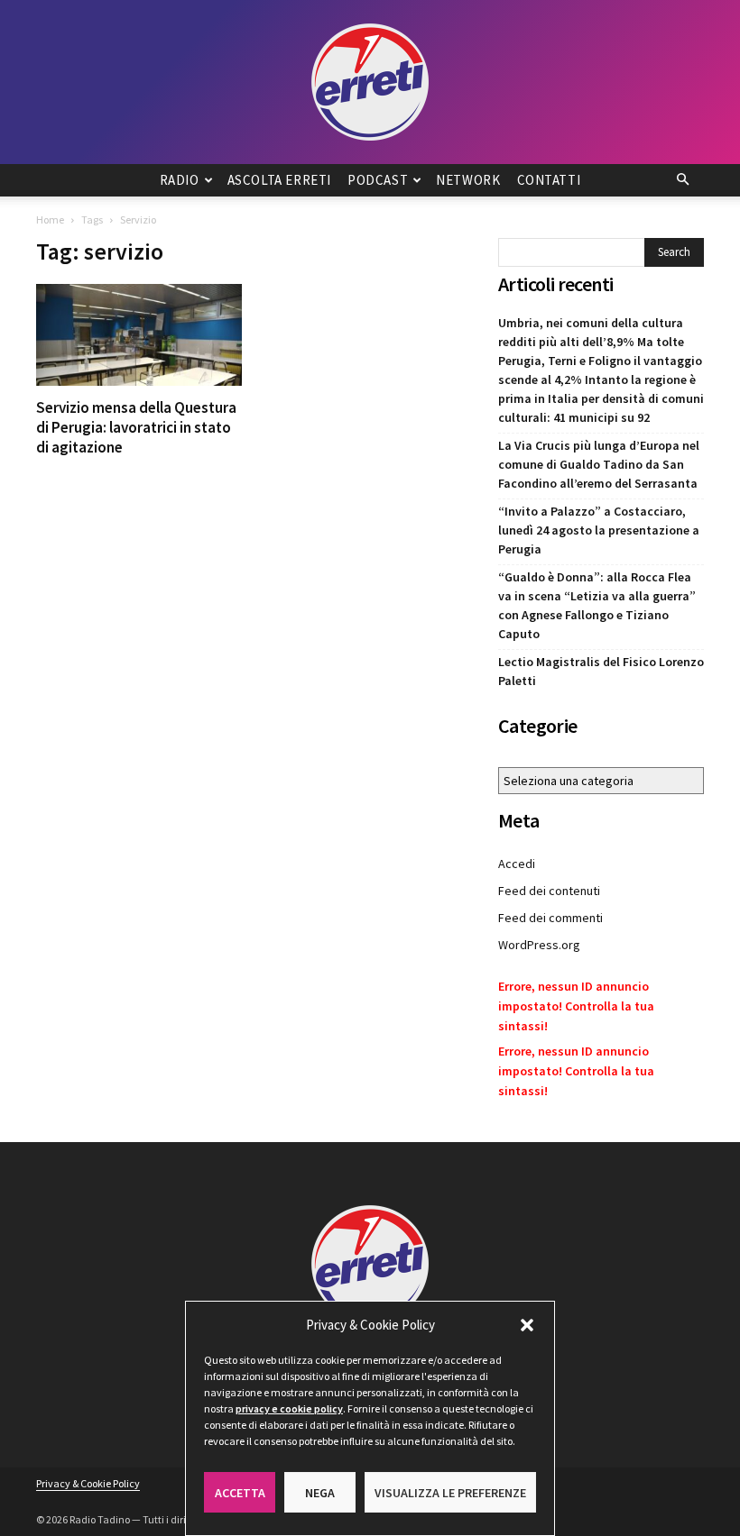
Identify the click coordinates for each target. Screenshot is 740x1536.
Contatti (549, 179)
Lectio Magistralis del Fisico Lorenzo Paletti (601, 671)
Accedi (516, 863)
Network (468, 179)
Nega (320, 1493)
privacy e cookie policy (289, 1408)
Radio (179, 179)
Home (50, 219)
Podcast (377, 179)
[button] (527, 1325)
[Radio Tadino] (370, 82)
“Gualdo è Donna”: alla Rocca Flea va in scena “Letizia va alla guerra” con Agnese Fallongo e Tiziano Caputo (597, 605)
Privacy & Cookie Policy (88, 1483)
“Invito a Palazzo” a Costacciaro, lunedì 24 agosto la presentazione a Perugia (598, 530)
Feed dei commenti (550, 918)
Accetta (240, 1493)
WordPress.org (539, 945)
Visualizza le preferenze (450, 1493)
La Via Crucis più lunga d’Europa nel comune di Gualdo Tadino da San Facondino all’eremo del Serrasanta (598, 464)
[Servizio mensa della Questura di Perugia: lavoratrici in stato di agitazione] (139, 335)
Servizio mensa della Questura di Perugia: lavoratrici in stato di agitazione (136, 427)
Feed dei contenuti (549, 890)
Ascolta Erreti (279, 179)
